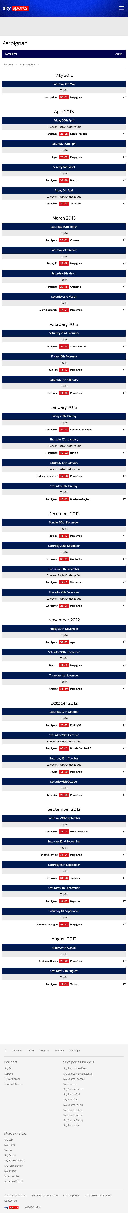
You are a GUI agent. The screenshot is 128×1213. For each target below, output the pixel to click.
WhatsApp (75, 1050)
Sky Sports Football (74, 1078)
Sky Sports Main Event (76, 1068)
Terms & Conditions (15, 1195)
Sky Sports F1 (71, 1099)
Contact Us (10, 1200)
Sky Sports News (73, 1115)
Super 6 (8, 1073)
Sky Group (10, 1155)
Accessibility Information (97, 1195)
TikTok (31, 1050)
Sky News (9, 1144)
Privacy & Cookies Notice (44, 1195)
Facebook (17, 1050)
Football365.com (13, 1084)
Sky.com (9, 1139)
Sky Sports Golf (72, 1094)
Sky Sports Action (73, 1110)
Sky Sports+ (70, 1084)
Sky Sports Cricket (73, 1089)
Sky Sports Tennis (73, 1104)
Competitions (28, 64)
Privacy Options (71, 1195)
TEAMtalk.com (12, 1078)
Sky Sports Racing (73, 1120)
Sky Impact (10, 1170)
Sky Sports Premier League (78, 1073)
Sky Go (8, 1150)
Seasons (9, 64)
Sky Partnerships (13, 1165)
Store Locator (12, 1176)
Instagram (44, 1050)
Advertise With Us (14, 1181)
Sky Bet (8, 1068)
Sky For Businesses (14, 1160)
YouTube (59, 1050)
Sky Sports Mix (71, 1125)
